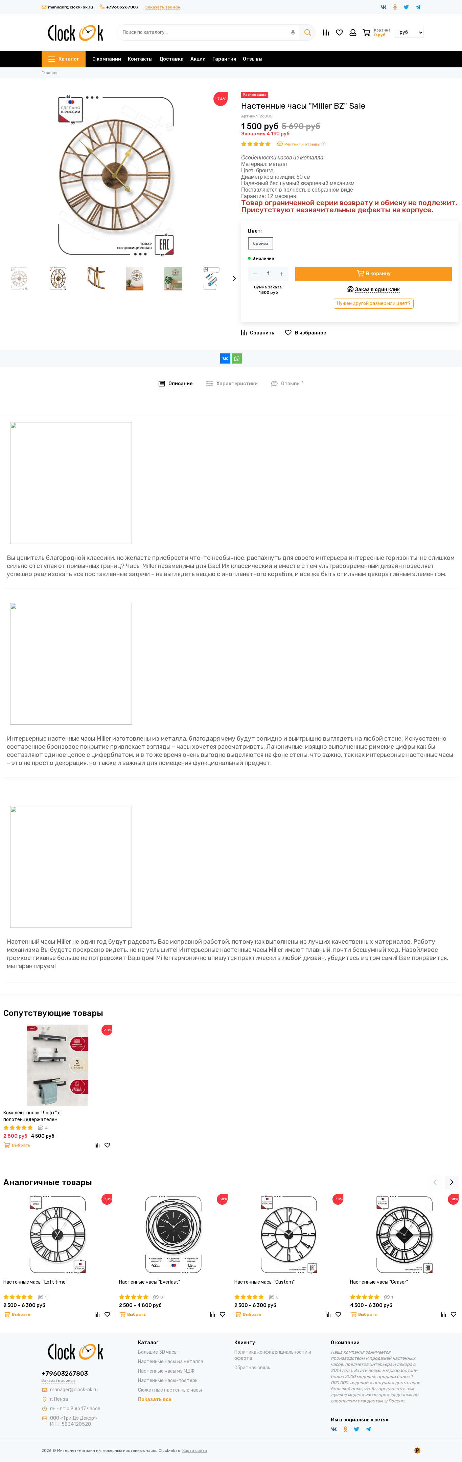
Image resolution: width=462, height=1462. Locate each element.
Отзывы (252, 59)
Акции (198, 59)
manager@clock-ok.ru (70, 7)
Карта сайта (194, 1450)
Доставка (171, 59)
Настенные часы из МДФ (166, 1371)
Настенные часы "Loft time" (35, 1282)
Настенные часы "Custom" (264, 1282)
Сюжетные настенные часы (170, 1390)
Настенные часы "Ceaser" (379, 1282)
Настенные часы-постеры (168, 1380)
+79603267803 (122, 7)
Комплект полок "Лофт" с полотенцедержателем (32, 1116)
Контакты (140, 59)
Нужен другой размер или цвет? (374, 303)
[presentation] (234, 278)
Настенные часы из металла (170, 1362)
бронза (260, 243)
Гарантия (224, 59)
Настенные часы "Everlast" (149, 1282)
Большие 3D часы (158, 1352)
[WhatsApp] (237, 358)
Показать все (154, 1399)
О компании (106, 59)
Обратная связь (252, 1368)
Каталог (69, 59)
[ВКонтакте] (225, 358)
